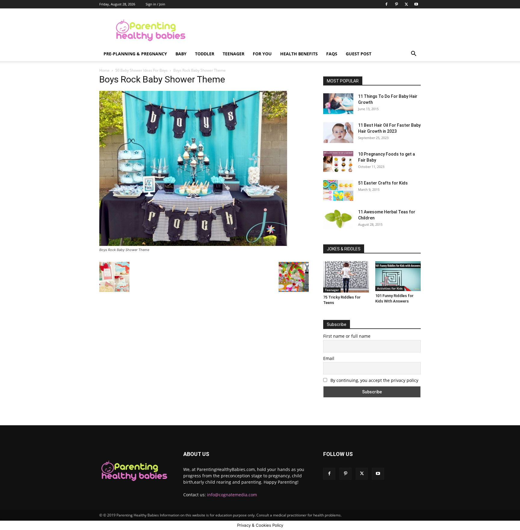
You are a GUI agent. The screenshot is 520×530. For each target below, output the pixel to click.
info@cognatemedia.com (232, 494)
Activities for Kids (390, 288)
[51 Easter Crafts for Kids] (338, 190)
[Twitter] (406, 4)
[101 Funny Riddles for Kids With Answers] (398, 276)
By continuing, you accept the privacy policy (373, 380)
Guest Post (358, 54)
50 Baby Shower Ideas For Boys (141, 70)
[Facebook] (386, 4)
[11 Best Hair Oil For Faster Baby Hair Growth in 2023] (338, 132)
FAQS (331, 54)
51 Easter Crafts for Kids (383, 183)
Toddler (204, 54)
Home (104, 70)
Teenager (233, 54)
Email (328, 358)
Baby (181, 54)
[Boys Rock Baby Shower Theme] (193, 244)
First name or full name (346, 336)
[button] (413, 54)
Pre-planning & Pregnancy (135, 54)
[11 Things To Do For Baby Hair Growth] (338, 103)
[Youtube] (416, 4)
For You (262, 54)
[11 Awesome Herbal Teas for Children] (338, 219)
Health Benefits (299, 54)
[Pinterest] (396, 4)
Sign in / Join (155, 4)
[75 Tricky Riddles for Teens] (346, 277)
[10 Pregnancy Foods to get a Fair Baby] (338, 161)
